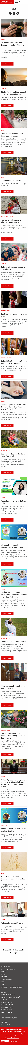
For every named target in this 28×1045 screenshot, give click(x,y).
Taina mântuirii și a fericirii (11, 180)
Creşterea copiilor (6, 311)
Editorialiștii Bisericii (7, 358)
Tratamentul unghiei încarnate (12, 923)
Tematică (4, 1000)
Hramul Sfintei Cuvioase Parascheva (12, 987)
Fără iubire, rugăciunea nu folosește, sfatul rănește (11, 221)
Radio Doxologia (6, 1012)
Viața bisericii (6, 967)
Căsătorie (3, 39)
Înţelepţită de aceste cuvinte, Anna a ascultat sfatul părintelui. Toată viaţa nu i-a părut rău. (14, 98)
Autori (3, 992)
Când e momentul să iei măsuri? (13, 641)
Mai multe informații (13, 1038)
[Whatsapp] (14, 13)
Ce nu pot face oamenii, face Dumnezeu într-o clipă (12, 134)
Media (3, 982)
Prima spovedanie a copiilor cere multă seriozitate (13, 687)
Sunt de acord (5, 1041)
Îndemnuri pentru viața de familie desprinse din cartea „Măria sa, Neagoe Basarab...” (14, 406)
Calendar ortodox (7, 1007)
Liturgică (4, 974)
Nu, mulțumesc (14, 1041)
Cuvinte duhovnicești (7, 216)
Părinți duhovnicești (8, 994)
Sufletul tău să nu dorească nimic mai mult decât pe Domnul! (14, 362)
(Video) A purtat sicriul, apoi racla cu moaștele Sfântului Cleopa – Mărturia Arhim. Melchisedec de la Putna (14, 783)
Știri (2, 984)
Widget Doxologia (7, 1010)
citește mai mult (7, 64)
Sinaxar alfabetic (6, 1002)
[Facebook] (10, 13)
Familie (3, 972)
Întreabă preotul (6, 979)
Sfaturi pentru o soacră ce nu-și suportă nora (13, 268)
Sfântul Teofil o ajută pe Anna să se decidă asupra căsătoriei (13, 93)
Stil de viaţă (4, 825)
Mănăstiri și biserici (7, 1005)
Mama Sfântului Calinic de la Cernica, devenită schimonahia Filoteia (13, 878)
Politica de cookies (7, 1024)
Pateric (3, 130)
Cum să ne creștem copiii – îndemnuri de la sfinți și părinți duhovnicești (13, 735)
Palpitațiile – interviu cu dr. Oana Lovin (13, 502)
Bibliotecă (4, 977)
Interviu (3, 497)
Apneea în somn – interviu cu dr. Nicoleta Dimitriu (13, 829)
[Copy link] (17, 13)
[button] (18, 2)
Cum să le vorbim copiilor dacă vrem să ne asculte (13, 455)
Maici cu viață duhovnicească (10, 997)
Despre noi (4, 1022)
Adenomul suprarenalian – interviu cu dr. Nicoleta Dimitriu (13, 546)
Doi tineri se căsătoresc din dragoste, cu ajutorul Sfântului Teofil (12, 44)
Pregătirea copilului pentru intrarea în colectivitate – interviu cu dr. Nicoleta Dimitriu (14, 594)
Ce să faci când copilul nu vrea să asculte (14, 315)
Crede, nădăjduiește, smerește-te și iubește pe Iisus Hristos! (13, 184)
